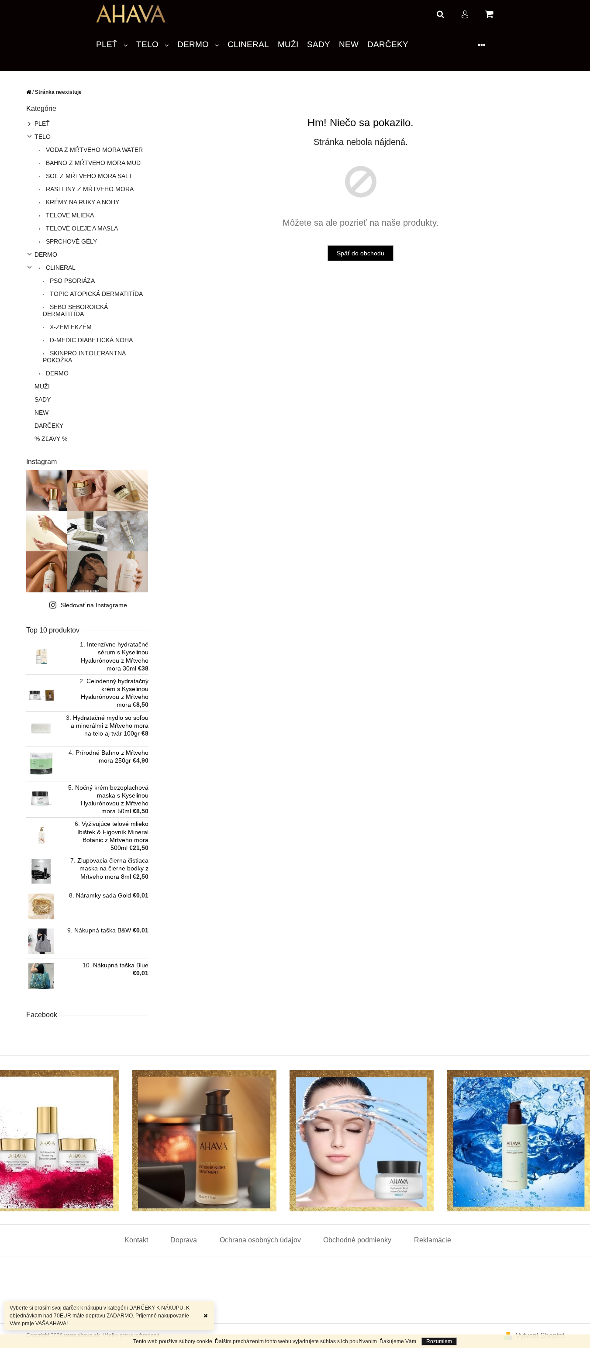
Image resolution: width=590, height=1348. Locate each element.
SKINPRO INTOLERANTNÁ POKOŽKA (84, 357)
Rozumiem (439, 1341)
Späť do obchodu (360, 253)
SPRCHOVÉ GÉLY (70, 241)
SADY (43, 399)
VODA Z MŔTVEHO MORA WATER (93, 149)
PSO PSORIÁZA (71, 280)
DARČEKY (49, 425)
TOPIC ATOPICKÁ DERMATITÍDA (95, 293)
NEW (41, 412)
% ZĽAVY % (51, 438)
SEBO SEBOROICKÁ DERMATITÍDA (75, 310)
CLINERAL (60, 267)
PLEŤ (42, 123)
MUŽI (42, 386)
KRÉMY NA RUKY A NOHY (81, 202)
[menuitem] (112, 45)
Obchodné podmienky (357, 1240)
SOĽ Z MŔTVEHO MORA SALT (88, 175)
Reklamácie (432, 1240)
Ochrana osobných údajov (260, 1240)
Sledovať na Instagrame (94, 605)
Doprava (183, 1240)
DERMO (46, 254)
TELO (43, 136)
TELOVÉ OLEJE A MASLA (81, 228)
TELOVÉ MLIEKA (69, 215)
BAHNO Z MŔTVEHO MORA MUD (92, 162)
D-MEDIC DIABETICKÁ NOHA (90, 340)
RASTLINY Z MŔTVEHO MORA (89, 189)
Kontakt (136, 1240)
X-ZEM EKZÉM (70, 326)
